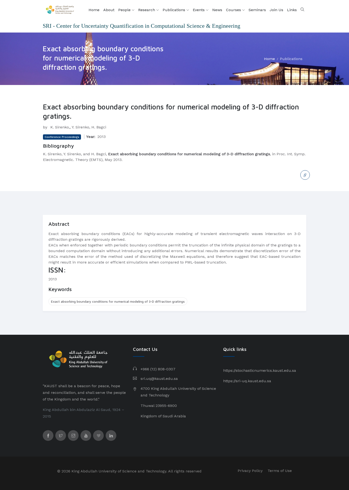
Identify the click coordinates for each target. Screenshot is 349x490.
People (125, 10)
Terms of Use (280, 470)
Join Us (276, 10)
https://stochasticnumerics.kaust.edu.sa (259, 370)
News (217, 10)
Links (292, 10)
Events (199, 10)
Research (147, 10)
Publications (174, 10)
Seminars (257, 10)
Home (94, 10)
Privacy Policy (250, 470)
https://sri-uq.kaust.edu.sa (247, 381)
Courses (234, 10)
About (108, 10)
